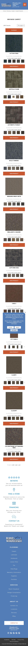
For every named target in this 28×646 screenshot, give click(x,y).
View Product (14, 66)
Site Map (13, 639)
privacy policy (16, 320)
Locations (14, 609)
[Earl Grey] (18, 61)
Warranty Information (14, 572)
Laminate (14, 555)
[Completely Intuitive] (13, 239)
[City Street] (23, 61)
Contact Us (14, 605)
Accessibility (6, 639)
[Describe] (13, 382)
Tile (14, 565)
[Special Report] (10, 203)
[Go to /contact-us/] (14, 522)
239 (13, 465)
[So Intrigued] (14, 222)
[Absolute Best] (17, 454)
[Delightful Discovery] (14, 79)
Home (4, 11)
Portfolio (14, 579)
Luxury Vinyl (14, 562)
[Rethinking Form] (18, 132)
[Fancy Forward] (14, 436)
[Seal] (21, 168)
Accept (10, 327)
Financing (14, 596)
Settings (14, 330)
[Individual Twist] (14, 132)
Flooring (8, 11)
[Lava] (13, 168)
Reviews (14, 612)
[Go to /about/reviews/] (14, 482)
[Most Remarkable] (9, 96)
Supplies (14, 576)
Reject (17, 327)
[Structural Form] (23, 132)
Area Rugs (14, 569)
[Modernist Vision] (13, 96)
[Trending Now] (14, 186)
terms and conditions (12, 322)
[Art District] (13, 311)
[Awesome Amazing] (17, 96)
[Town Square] (21, 311)
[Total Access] (23, 203)
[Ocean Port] (10, 61)
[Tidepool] (14, 43)
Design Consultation (14, 592)
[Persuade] (17, 382)
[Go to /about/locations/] (14, 494)
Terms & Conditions (14, 641)
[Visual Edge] (14, 114)
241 (19, 465)
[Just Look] (21, 454)
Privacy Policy (21, 639)
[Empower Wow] (17, 239)
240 (16, 465)
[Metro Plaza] (17, 311)
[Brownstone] (14, 61)
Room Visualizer (14, 589)
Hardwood (14, 558)
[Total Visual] (13, 454)
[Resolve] (14, 364)
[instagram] (8, 633)
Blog (14, 616)
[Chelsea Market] (14, 293)
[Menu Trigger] (24, 4)
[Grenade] (9, 168)
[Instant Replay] (14, 203)
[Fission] (17, 168)
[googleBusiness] (11, 633)
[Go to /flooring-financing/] (14, 508)
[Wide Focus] (9, 454)
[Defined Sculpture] (10, 132)
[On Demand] (18, 203)
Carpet (13, 11)
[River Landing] (9, 311)
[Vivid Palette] (21, 96)
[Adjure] (21, 382)
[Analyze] (9, 382)
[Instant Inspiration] (21, 239)
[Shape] (14, 150)
